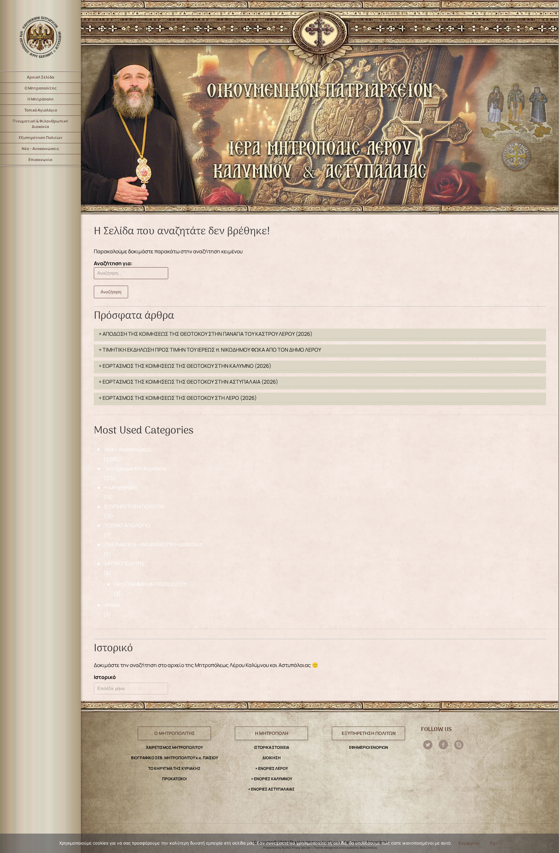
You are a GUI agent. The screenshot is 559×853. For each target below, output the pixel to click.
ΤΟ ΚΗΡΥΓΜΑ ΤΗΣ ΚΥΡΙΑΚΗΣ (174, 768)
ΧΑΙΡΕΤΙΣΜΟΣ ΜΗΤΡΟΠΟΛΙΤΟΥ (174, 747)
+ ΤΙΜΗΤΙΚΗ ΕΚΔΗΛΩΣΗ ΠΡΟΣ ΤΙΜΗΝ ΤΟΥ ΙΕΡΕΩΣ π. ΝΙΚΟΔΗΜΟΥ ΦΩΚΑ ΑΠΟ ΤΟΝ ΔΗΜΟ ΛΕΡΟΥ (210, 349)
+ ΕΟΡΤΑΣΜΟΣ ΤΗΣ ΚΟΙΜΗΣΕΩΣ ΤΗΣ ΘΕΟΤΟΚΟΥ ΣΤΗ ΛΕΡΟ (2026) (178, 397)
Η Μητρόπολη (40, 99)
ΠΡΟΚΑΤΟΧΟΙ (174, 779)
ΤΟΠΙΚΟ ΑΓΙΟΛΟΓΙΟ (127, 525)
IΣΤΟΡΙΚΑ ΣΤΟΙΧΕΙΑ (271, 747)
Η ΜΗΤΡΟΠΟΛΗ (271, 733)
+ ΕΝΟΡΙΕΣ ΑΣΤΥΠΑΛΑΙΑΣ (271, 789)
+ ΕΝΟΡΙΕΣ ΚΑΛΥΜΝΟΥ (271, 779)
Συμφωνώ (469, 843)
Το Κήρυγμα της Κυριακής (135, 468)
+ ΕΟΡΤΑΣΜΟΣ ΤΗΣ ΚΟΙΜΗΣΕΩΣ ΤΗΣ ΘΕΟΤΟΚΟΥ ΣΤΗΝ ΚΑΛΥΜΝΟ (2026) (185, 365)
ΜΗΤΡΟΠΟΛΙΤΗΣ (124, 563)
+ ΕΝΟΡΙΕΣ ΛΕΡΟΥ (271, 768)
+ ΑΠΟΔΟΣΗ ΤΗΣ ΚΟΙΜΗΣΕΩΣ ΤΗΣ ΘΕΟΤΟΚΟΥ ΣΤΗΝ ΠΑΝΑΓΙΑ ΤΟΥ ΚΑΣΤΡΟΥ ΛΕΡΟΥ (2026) (205, 333)
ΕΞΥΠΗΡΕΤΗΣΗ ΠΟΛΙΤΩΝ (134, 506)
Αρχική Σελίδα (40, 77)
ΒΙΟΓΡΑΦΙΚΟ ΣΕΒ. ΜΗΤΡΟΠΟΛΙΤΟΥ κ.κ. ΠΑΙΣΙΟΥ (174, 757)
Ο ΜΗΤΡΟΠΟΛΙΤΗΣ (174, 733)
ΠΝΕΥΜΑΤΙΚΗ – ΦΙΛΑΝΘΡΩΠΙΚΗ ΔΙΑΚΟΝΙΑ (153, 544)
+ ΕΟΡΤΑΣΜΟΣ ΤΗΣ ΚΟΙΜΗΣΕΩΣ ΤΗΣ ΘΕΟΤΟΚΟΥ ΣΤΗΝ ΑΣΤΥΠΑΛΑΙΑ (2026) (188, 381)
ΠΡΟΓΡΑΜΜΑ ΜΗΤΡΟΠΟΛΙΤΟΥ (150, 584)
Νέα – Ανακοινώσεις (40, 148)
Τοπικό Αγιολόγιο (40, 110)
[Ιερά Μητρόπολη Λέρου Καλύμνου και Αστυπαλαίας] (40, 35)
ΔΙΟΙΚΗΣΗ (271, 757)
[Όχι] (550, 843)
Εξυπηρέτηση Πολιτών (40, 137)
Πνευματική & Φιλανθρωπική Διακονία (40, 123)
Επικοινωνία (40, 159)
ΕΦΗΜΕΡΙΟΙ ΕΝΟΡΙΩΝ (368, 747)
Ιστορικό (105, 677)
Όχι (493, 843)
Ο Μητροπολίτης (41, 88)
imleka (112, 604)
